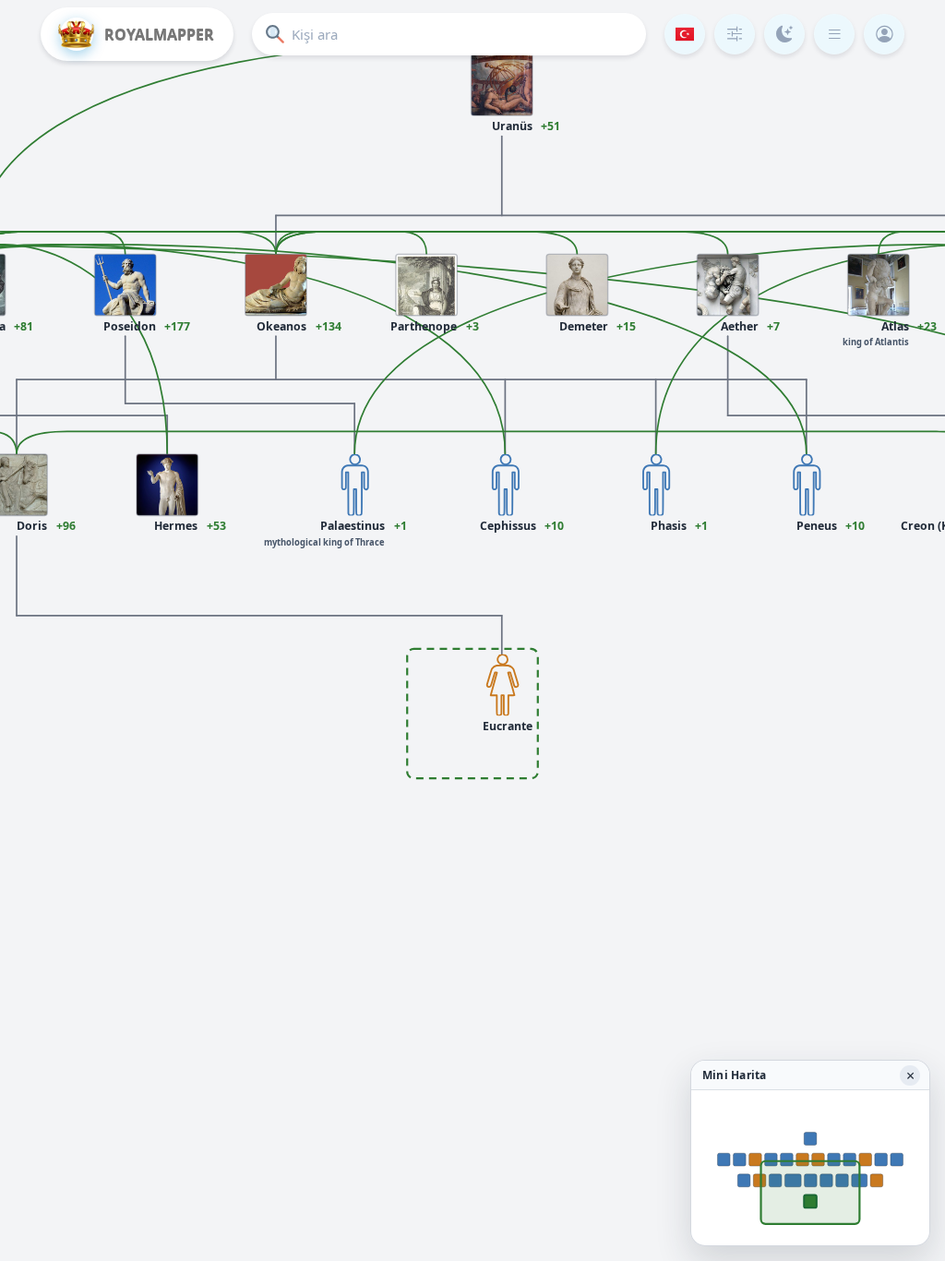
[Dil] (684, 34)
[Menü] (834, 34)
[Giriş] (884, 34)
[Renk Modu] (784, 34)
